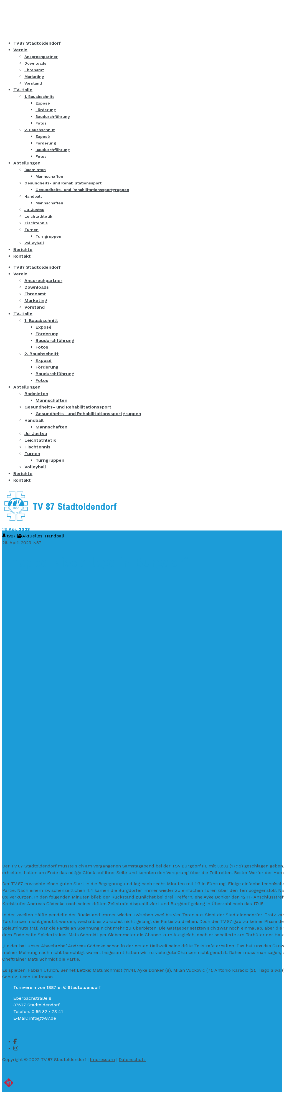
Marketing (35, 300)
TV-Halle (22, 313)
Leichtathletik (40, 440)
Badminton (36, 393)
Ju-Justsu (35, 433)
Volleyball (35, 466)
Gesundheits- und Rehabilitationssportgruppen (88, 413)
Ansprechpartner (43, 280)
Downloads (36, 287)
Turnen (32, 453)
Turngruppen (50, 460)
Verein (20, 273)
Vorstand (34, 307)
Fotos (42, 347)
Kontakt (22, 480)
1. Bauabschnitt (41, 320)
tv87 (11, 536)
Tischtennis (37, 447)
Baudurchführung (55, 340)
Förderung (47, 333)
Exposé (44, 327)
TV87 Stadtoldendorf (37, 267)
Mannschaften (51, 400)
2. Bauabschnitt (41, 353)
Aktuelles (32, 536)
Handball (34, 420)
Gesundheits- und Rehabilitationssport (67, 407)
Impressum (102, 1059)
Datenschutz (132, 1059)
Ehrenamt (35, 293)
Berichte (22, 473)
